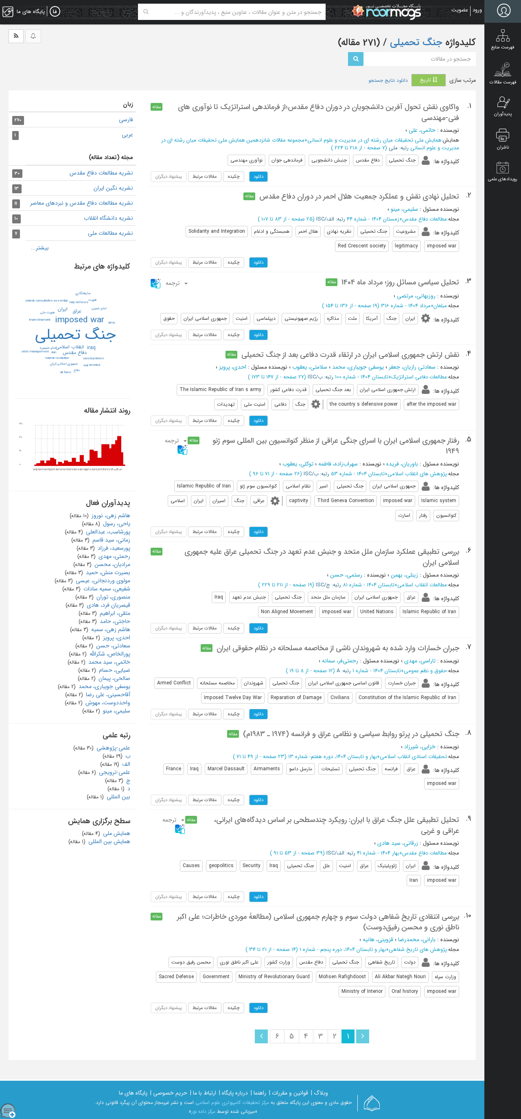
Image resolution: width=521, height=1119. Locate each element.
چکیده (234, 176)
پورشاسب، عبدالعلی (107, 531)
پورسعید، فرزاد (113, 548)
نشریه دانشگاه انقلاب (108, 218)
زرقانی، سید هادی (397, 843)
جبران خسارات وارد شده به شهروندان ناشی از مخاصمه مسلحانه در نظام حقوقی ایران (338, 648)
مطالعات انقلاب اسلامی (422, 585)
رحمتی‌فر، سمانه (340, 660)
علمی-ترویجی (113, 772)
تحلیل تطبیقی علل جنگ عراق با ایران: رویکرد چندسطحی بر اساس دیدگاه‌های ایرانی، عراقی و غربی (336, 825)
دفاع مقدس (75, 352)
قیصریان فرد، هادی (107, 605)
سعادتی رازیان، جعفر (412, 367)
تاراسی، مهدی (420, 660)
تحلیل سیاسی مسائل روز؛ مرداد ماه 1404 (400, 282)
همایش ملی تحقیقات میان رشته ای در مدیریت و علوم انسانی (374, 140)
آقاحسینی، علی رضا (107, 694)
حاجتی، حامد (114, 621)
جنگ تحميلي (75, 335)
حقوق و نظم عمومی (425, 671)
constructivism (93, 358)
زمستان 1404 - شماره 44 (373, 219)
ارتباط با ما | (203, 1092)
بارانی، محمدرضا (417, 939)
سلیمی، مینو (404, 209)
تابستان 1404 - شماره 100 (361, 377)
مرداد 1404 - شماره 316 (406, 306)
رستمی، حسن (346, 574)
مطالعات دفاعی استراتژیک (419, 377)
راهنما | (258, 1092)
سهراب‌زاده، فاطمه (338, 463)
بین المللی (117, 796)
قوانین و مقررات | (288, 1092)
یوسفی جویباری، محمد (358, 367)
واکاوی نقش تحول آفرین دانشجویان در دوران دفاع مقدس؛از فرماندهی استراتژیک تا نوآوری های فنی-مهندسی (318, 112)
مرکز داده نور (203, 1111)
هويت (92, 299)
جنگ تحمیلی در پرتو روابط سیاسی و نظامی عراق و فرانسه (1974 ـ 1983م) (351, 734)
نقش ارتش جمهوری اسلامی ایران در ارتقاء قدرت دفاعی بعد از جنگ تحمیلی (350, 355)
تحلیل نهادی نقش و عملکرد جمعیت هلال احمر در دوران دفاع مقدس (359, 196)
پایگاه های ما (133, 1092)
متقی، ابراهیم (114, 613)
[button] (169, 283)
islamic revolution (57, 358)
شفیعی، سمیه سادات (106, 588)
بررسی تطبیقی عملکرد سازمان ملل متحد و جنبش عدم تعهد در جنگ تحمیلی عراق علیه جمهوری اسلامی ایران (321, 557)
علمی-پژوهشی (112, 747)
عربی (127, 134)
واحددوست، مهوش (107, 702)
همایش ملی (115, 833)
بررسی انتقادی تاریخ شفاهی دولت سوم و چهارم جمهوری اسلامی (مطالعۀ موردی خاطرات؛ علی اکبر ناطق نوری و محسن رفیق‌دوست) (318, 922)
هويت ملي (47, 312)
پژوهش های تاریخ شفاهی (418, 949)
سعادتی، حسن (112, 645)
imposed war (79, 320)
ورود (477, 10)
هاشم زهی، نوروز (110, 515)
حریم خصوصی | (168, 1092)
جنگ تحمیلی (414, 42)
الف (125, 764)
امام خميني (99, 308)
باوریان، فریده (402, 463)
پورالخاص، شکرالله (109, 653)
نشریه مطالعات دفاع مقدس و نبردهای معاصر (81, 203)
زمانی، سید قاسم (110, 539)
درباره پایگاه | (233, 1092)
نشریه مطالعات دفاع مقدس (101, 172)
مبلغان (440, 306)
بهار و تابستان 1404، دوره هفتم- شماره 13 (332, 756)
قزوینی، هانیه (378, 939)
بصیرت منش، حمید (107, 572)
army (111, 322)
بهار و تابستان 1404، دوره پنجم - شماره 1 (343, 949)
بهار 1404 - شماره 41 (378, 853)
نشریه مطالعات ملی (110, 233)
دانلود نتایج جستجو (388, 80)
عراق (76, 311)
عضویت (459, 10)
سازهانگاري (83, 293)
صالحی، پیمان (113, 678)
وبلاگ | (319, 1092)
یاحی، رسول (115, 523)
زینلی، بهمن (404, 574)
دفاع (77, 370)
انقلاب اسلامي (69, 347)
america (94, 365)
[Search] (146, 12)
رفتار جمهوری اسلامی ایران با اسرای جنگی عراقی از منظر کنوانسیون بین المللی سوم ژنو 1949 (335, 446)
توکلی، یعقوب (297, 463)
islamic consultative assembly (47, 300)
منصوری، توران (112, 596)
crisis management (35, 351)
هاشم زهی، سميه (110, 629)
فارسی (126, 119)
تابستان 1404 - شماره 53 (358, 474)
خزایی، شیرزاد (420, 746)
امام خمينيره (47, 347)
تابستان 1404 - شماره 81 (368, 585)
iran (54, 352)
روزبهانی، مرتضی (416, 295)
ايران (63, 309)
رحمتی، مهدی (113, 556)
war (85, 365)
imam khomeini (39, 319)
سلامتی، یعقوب (309, 367)
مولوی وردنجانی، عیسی (102, 580)
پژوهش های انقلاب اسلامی (417, 474)
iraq (91, 348)
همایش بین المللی (108, 841)
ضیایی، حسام (113, 670)
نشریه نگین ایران (113, 188)
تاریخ (426, 80)
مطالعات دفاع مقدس (424, 219)
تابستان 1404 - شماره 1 (376, 671)
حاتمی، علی (422, 130)
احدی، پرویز (232, 367)
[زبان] (55, 12)
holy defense (79, 302)
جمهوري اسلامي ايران (64, 363)
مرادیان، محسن (111, 564)
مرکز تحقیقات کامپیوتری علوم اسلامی (232, 1102)
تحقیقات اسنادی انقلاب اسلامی (413, 756)
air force (65, 372)
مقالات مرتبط (205, 176)
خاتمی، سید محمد (108, 662)
